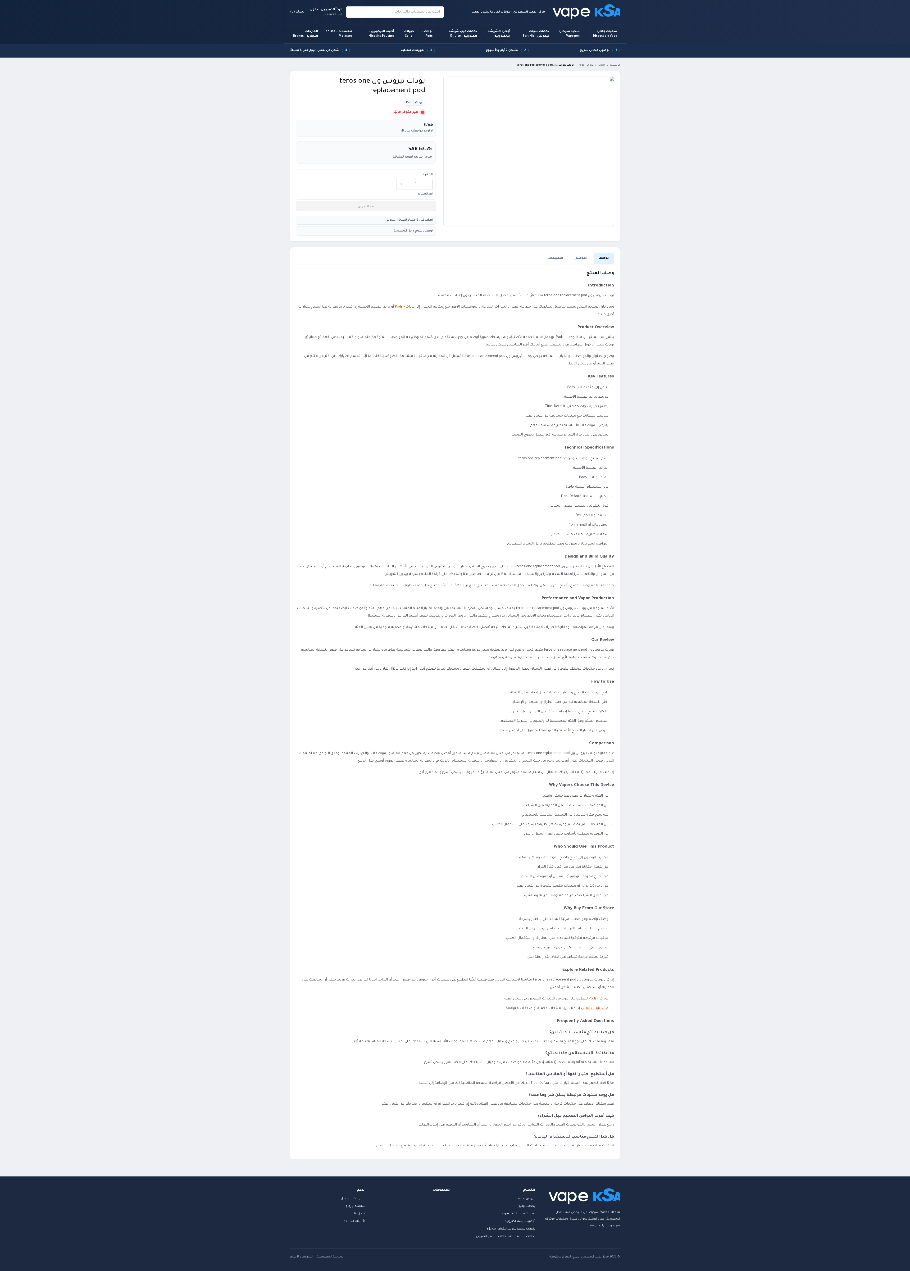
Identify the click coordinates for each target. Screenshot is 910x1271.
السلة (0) (297, 12)
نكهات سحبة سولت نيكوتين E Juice (511, 1229)
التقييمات (555, 258)
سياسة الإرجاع (355, 1206)
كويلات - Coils (409, 34)
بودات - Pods (427, 34)
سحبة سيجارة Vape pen (569, 34)
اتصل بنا (359, 1214)
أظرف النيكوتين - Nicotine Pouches (381, 34)
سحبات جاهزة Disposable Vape (605, 34)
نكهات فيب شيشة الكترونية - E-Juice (463, 34)
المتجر (601, 65)
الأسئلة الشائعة (354, 1221)
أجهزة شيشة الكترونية (520, 1221)
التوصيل (580, 258)
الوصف (604, 258)
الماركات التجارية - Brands (305, 34)
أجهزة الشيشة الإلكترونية (499, 34)
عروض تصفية (525, 1198)
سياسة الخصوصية (330, 1257)
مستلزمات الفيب (594, 1008)
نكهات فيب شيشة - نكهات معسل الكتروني (505, 1236)
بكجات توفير (527, 1206)
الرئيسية (615, 65)
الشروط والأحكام (301, 1257)
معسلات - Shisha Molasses (339, 34)
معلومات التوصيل (353, 1198)
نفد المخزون (366, 206)
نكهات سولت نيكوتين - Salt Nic (536, 34)
